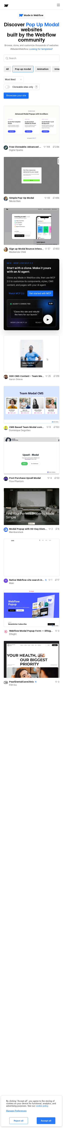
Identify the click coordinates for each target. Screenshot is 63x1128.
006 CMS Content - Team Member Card (26, 376)
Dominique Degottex (20, 430)
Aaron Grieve (16, 379)
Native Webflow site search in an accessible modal (26, 580)
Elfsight (13, 634)
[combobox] (14, 79)
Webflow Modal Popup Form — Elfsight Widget (31, 631)
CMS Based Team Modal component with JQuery (27, 427)
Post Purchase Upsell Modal (25, 478)
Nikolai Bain (15, 201)
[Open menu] (58, 5)
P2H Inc (13, 685)
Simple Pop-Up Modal (21, 198)
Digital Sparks (16, 150)
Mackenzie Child (17, 252)
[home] (6, 6)
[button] (16, 293)
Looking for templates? (41, 49)
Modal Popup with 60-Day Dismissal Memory (28, 529)
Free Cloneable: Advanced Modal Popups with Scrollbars (25, 147)
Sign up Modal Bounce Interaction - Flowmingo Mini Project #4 (26, 249)
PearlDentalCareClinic (21, 682)
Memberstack (16, 532)
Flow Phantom (16, 481)
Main (11, 583)
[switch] (7, 86)
